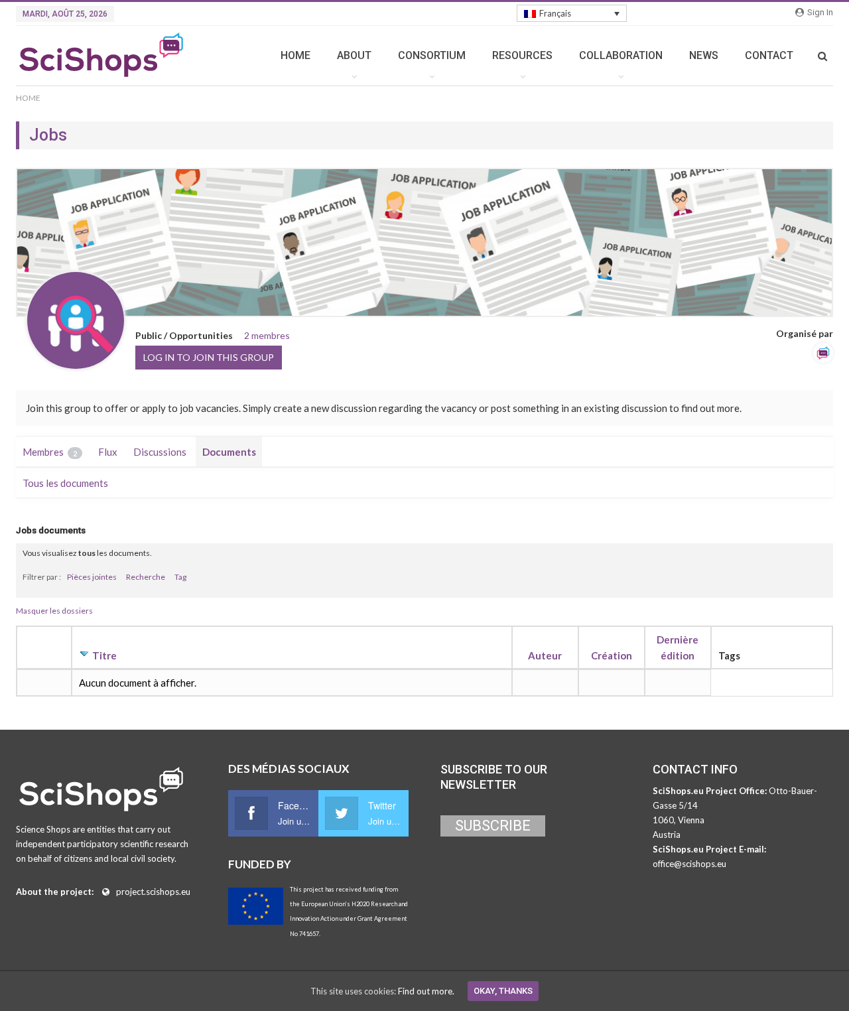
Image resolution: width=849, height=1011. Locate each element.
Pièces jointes (92, 577)
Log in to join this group (208, 357)
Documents (229, 452)
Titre (104, 655)
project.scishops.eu (153, 891)
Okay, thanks (503, 991)
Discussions (159, 452)
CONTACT (769, 55)
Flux (107, 452)
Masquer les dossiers (54, 611)
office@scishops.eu (689, 863)
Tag (180, 577)
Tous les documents (65, 483)
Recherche (145, 577)
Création (611, 655)
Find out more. (426, 991)
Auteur (545, 655)
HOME (295, 55)
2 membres (267, 335)
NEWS (703, 55)
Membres (50, 452)
